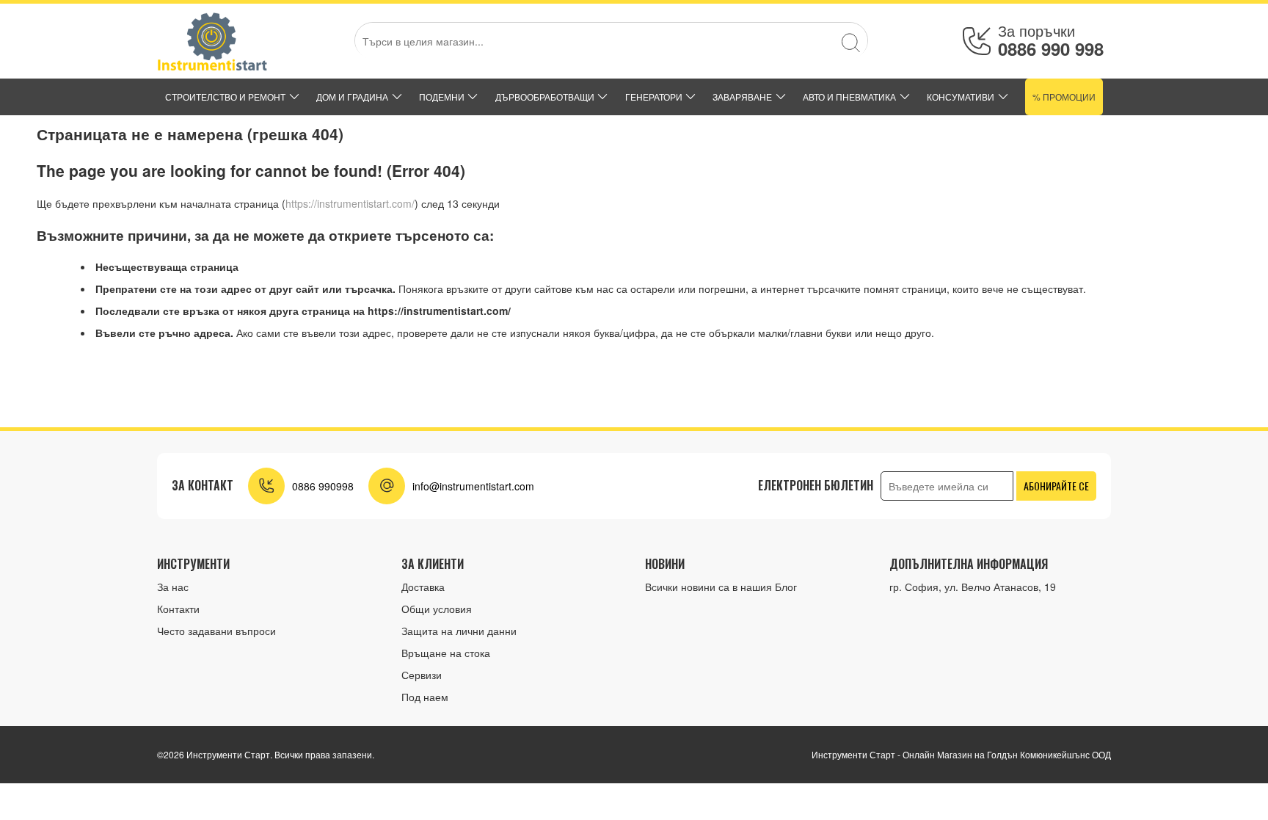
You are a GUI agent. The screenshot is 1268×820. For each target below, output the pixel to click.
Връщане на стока (445, 652)
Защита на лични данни (459, 630)
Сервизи (421, 674)
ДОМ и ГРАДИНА (352, 96)
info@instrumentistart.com (473, 486)
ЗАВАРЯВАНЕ (742, 96)
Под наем (424, 696)
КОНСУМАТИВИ (960, 96)
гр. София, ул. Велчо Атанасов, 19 (972, 586)
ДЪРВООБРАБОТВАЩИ (544, 96)
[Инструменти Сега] (212, 41)
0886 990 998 (1051, 48)
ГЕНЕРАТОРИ (653, 96)
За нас (173, 586)
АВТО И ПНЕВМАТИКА (849, 96)
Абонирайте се (1056, 485)
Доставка (423, 586)
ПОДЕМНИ (441, 96)
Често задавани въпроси (216, 630)
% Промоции (1064, 96)
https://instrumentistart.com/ (350, 203)
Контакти (178, 608)
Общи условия (436, 608)
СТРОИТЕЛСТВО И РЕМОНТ (225, 96)
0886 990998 (323, 486)
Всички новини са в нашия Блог (721, 586)
